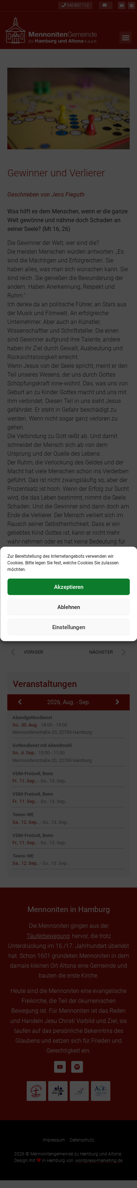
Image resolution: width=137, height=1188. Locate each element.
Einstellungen (68, 627)
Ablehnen (68, 607)
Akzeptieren (68, 587)
